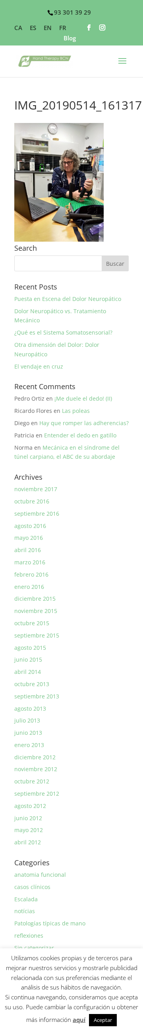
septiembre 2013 (36, 696)
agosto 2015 (30, 647)
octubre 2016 (31, 501)
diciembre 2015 (35, 598)
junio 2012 (28, 818)
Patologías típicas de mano (49, 923)
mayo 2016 (28, 537)
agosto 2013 (30, 708)
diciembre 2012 (35, 757)
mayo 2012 (28, 830)
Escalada (26, 899)
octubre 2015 (31, 623)
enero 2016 (29, 586)
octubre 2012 (31, 781)
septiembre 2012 (36, 793)
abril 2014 (27, 671)
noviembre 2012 (35, 769)
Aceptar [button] (103, 1019)
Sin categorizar (34, 948)
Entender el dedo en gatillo (80, 435)
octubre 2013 (31, 684)
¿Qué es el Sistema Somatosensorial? (63, 332)
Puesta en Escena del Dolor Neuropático (67, 299)
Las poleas (76, 410)
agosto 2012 (30, 806)
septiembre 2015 (36, 635)
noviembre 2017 (35, 489)
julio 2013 (27, 720)
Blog (70, 38)
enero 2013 (29, 745)
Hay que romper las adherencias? (84, 423)
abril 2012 (27, 842)
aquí (79, 1019)
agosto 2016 (30, 526)
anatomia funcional (40, 874)
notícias (24, 911)
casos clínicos (32, 887)
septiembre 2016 (36, 513)
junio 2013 (28, 732)
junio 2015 (28, 659)
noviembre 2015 (35, 611)
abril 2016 (27, 550)
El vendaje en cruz (38, 366)
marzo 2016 (29, 562)
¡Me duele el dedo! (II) (83, 398)
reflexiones (28, 935)
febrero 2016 (31, 574)
